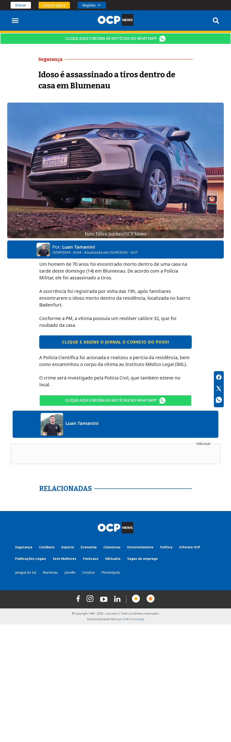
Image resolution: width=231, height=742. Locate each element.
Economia (89, 547)
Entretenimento (140, 547)
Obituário (112, 558)
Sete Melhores (64, 558)
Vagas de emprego (142, 558)
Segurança (23, 547)
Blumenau (50, 572)
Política (166, 547)
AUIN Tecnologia (133, 619)
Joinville (70, 572)
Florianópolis (111, 572)
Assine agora (54, 5)
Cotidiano (47, 547)
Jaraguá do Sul (25, 572)
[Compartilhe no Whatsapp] (218, 400)
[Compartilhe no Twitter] (218, 389)
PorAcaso (90, 558)
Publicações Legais (30, 558)
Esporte (67, 547)
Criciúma (88, 572)
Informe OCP (189, 547)
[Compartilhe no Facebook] (218, 378)
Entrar (20, 5)
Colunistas (111, 547)
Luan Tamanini (78, 247)
